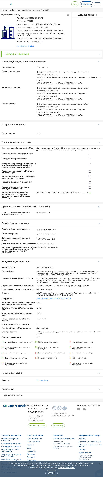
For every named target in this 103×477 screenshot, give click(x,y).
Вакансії (31, 457)
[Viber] (54, 409)
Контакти (31, 460)
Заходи (82, 439)
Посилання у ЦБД (25, 46)
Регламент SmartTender (64, 439)
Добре (51, 473)
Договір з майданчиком (90, 442)
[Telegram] (64, 409)
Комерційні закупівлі (11, 443)
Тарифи (82, 450)
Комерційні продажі (11, 446)
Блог (29, 448)
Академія (31, 451)
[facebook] (84, 410)
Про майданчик (34, 439)
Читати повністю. (66, 468)
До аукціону (42, 380)
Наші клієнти (33, 442)
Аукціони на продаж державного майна (11, 460)
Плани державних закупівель (10, 450)
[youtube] (78, 410)
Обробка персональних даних (90, 445)
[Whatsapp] (59, 409)
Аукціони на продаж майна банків (11, 455)
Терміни (31, 454)
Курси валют (85, 453)
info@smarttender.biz (63, 416)
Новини (30, 445)
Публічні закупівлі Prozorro (10, 439)
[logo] (15, 406)
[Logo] (11, 4)
